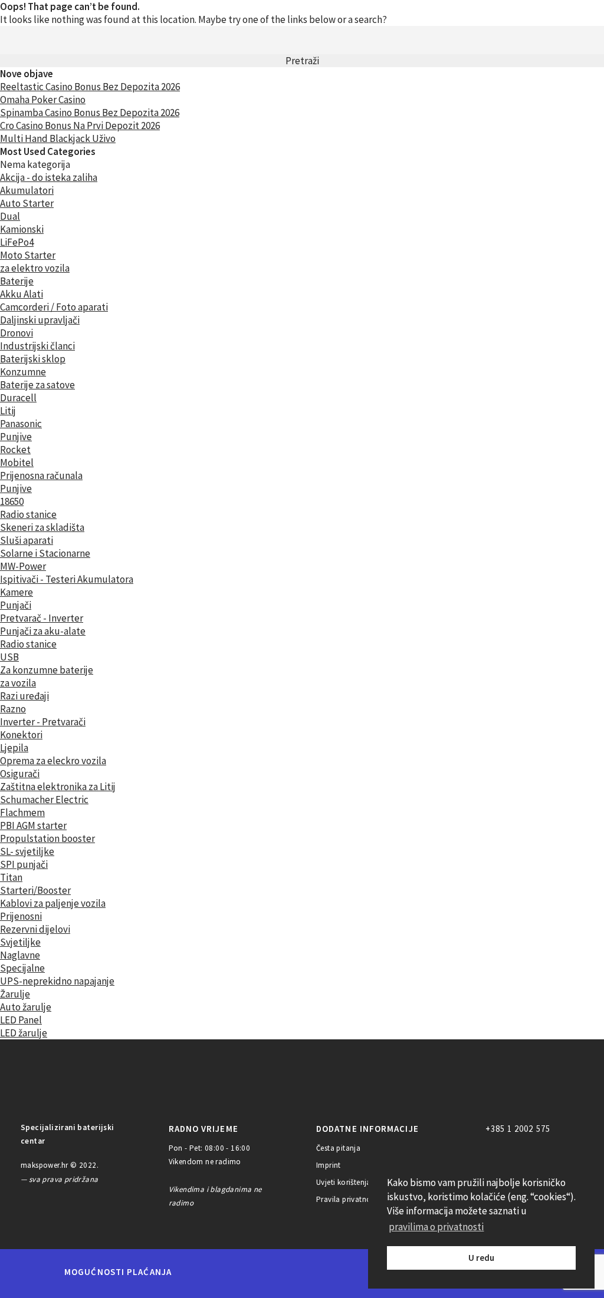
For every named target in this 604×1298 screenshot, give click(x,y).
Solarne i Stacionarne (45, 553)
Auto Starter (27, 203)
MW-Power (23, 566)
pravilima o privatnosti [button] (436, 1226)
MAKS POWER (61, 1087)
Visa (284, 1272)
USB (9, 656)
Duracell (18, 397)
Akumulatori (27, 190)
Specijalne (22, 968)
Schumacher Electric (44, 799)
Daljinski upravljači (40, 319)
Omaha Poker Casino (43, 99)
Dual (10, 216)
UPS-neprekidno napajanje (57, 981)
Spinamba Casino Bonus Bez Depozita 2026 (89, 112)
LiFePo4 (17, 242)
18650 (12, 501)
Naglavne (20, 955)
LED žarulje (23, 1032)
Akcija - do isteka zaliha (48, 177)
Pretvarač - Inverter (41, 618)
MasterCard (200, 1272)
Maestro (241, 1272)
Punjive (16, 436)
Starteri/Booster (35, 890)
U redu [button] (481, 1257)
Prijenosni (21, 916)
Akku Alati (21, 294)
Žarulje (15, 993)
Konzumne (23, 371)
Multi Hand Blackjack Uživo (58, 138)
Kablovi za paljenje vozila (53, 903)
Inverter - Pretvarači (43, 721)
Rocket (15, 449)
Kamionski (22, 229)
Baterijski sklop (32, 358)
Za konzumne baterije (46, 669)
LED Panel (21, 1019)
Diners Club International (339, 1272)
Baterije (17, 281)
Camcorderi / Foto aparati (54, 306)
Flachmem (22, 812)
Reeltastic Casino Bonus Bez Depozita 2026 (90, 86)
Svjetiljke (20, 942)
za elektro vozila (35, 268)
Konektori (21, 734)
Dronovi (16, 332)
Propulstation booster (47, 838)
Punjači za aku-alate (43, 631)
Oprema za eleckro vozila (53, 760)
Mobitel (17, 462)
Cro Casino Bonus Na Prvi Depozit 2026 (80, 125)
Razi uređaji (24, 695)
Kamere (16, 592)
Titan (11, 877)
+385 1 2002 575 (517, 1128)
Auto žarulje (25, 1006)
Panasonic (21, 423)
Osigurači (20, 773)
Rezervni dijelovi (35, 929)
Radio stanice (28, 514)
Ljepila (14, 747)
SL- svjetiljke (27, 851)
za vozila (18, 682)
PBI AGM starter (33, 825)
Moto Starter (27, 255)
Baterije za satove (37, 384)
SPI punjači (24, 864)
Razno (13, 708)
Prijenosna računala (41, 475)
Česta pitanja (338, 1148)
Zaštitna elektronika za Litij (58, 786)
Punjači (15, 605)
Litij (8, 410)
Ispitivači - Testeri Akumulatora (66, 579)
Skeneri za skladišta (42, 527)
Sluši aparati (26, 540)
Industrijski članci (37, 345)
